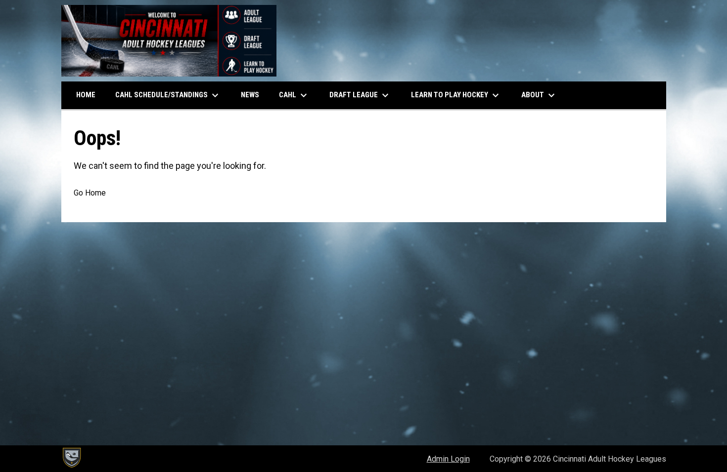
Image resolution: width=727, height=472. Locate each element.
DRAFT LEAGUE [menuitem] (360, 95)
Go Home (90, 192)
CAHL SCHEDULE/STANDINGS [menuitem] (168, 95)
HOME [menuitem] (85, 94)
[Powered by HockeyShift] (71, 458)
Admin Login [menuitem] (448, 459)
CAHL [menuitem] (294, 95)
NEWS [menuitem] (250, 94)
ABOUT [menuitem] (539, 95)
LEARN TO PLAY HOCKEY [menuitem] (456, 95)
